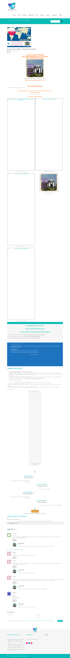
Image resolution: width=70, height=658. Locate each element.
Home (8, 20)
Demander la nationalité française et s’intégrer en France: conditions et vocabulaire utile (16, 645)
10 (19, 51)
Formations (31, 15)
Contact (48, 15)
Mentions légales (15, 656)
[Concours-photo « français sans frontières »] (19, 46)
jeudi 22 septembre (28, 492)
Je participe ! (35, 511)
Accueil (14, 15)
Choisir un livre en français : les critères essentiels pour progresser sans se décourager (16, 647)
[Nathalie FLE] (12, 5)
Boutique (24, 15)
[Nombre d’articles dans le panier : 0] (46, 640)
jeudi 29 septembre (42, 500)
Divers (11, 20)
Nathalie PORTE (14, 51)
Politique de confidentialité (23, 656)
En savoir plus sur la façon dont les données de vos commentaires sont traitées (39, 620)
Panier (60, 15)
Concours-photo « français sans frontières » (24, 49)
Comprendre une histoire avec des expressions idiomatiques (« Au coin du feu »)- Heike (16, 640)
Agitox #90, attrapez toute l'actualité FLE (18, 549)
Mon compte (54, 15)
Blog (19, 15)
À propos (42, 15)
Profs (37, 15)
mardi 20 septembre (42, 484)
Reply (14, 557)
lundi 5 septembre (28, 476)
